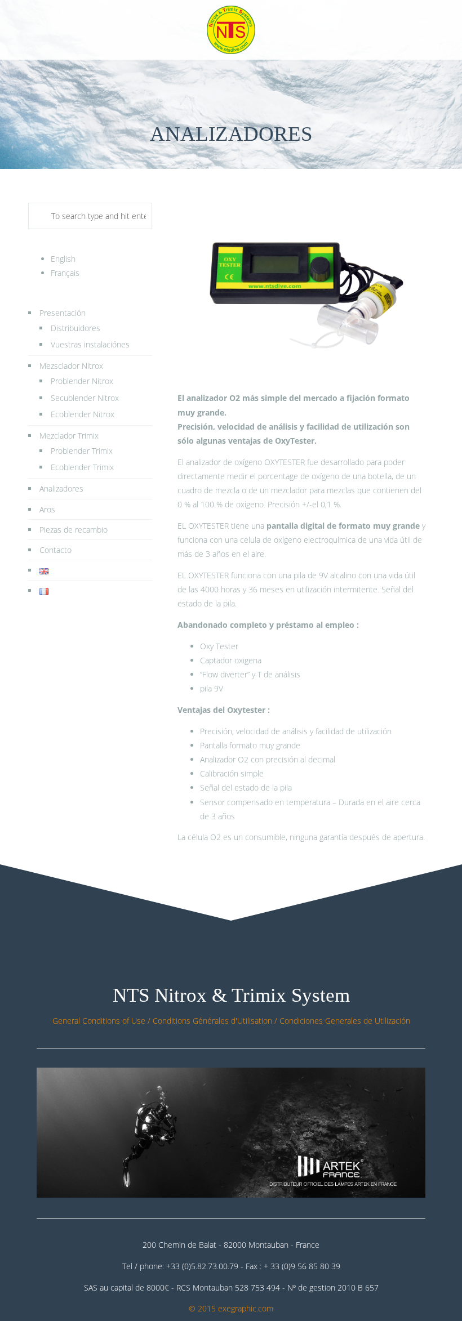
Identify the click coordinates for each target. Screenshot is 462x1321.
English (63, 258)
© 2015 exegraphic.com (231, 1308)
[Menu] (425, 30)
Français (65, 272)
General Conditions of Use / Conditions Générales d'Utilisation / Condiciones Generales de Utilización (231, 1020)
